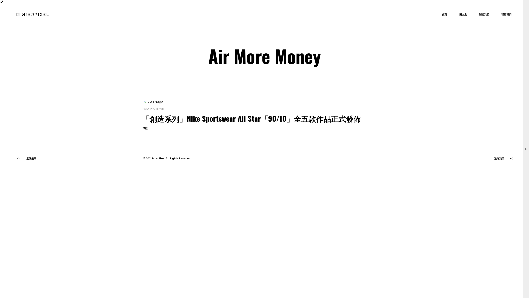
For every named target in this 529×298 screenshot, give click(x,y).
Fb (511, 169)
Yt (490, 169)
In (501, 169)
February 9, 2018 (154, 109)
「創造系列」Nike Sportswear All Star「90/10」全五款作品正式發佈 (251, 118)
